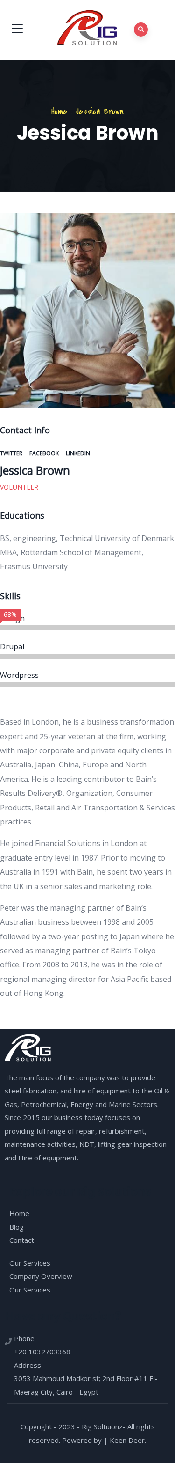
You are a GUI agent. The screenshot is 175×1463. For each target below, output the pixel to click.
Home (59, 111)
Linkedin (78, 453)
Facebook (44, 453)
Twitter (12, 453)
